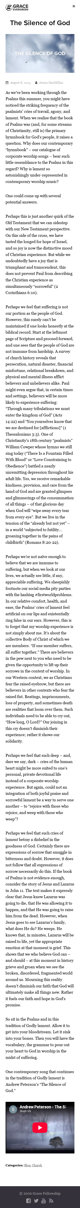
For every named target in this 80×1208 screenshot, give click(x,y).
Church (37, 1165)
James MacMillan (51, 82)
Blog (27, 1165)
